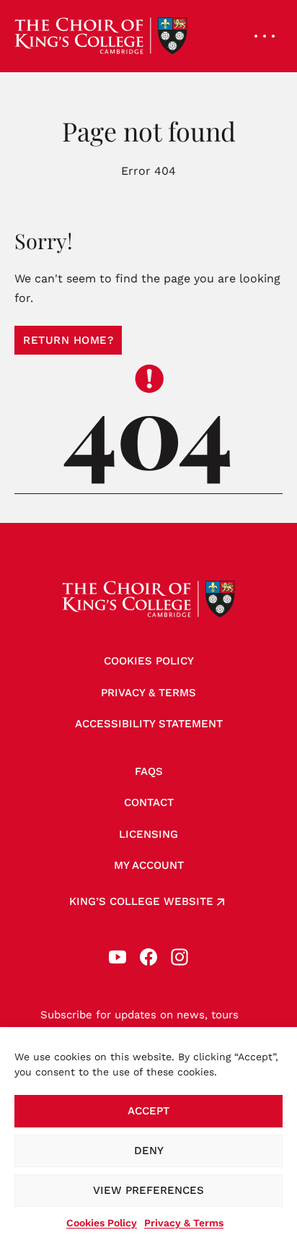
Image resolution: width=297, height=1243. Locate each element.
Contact (149, 802)
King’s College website (141, 901)
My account (149, 865)
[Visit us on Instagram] (179, 957)
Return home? (68, 340)
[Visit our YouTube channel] (117, 957)
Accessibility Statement (149, 723)
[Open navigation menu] (265, 36)
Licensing (148, 834)
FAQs (149, 771)
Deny (149, 1150)
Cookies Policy (101, 1223)
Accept (148, 1110)
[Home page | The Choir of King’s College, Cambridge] (100, 36)
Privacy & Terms (183, 1223)
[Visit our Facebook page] (148, 957)
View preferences (148, 1190)
